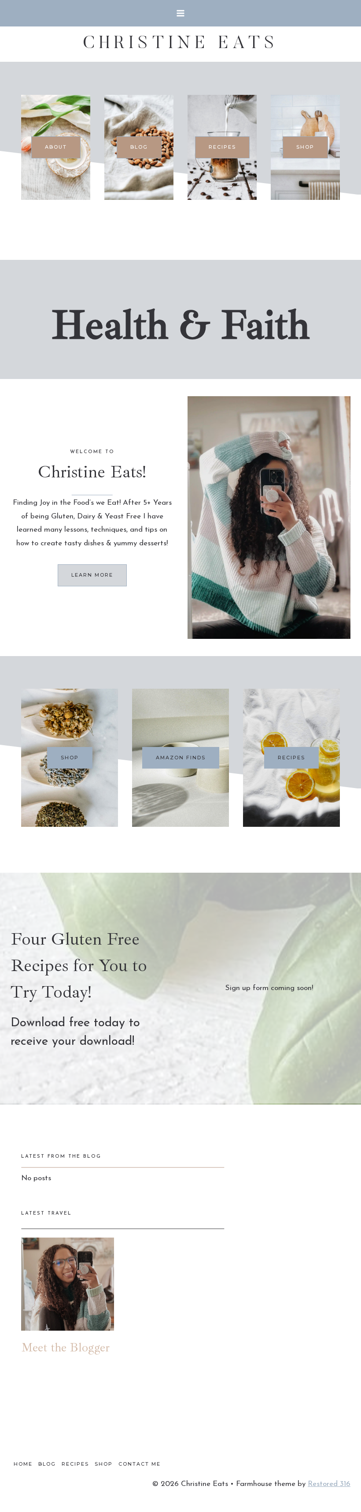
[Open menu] (181, 13)
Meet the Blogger (65, 1347)
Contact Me (139, 1464)
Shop (104, 1464)
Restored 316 (329, 1484)
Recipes (75, 1464)
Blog (47, 1464)
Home (23, 1464)
